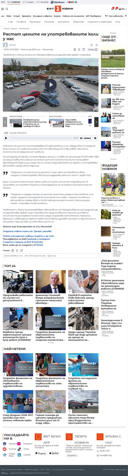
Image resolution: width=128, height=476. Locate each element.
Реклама (51, 342)
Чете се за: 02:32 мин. (117, 236)
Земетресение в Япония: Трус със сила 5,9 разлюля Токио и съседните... (111, 324)
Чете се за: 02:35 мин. (108, 273)
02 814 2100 (105, 451)
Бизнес (57, 16)
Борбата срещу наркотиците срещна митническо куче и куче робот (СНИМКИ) (17, 336)
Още (118, 22)
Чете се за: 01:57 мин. (117, 221)
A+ (91, 45)
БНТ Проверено (93, 16)
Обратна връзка (31, 470)
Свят (9, 16)
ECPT (48, 470)
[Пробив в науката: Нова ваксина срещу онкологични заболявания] (83, 281)
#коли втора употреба (35, 256)
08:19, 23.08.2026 (107, 271)
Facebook (31, 239)
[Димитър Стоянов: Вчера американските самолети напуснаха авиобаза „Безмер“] (51, 281)
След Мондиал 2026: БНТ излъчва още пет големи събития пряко (18, 418)
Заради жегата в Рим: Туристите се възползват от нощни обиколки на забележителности (118, 245)
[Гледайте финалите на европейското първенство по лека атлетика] (51, 364)
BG (123, 9)
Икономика (24, 28)
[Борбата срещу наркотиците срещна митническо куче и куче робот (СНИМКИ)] (18, 318)
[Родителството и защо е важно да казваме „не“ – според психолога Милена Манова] (113, 184)
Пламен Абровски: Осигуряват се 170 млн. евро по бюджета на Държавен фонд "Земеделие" (118, 144)
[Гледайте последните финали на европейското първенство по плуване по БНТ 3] (83, 364)
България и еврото (42, 16)
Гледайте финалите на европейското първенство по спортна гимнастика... (50, 336)
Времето (26, 16)
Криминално (63, 22)
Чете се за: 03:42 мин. (109, 206)
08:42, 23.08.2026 (107, 204)
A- (97, 45)
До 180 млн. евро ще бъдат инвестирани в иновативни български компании (118, 101)
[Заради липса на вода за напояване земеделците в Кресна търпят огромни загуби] (113, 56)
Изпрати (72, 455)
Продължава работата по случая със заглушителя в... (18, 298)
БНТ (3, 2)
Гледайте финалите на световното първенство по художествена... (17, 382)
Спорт (16, 16)
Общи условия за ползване (12, 470)
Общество (78, 22)
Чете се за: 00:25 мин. (108, 333)
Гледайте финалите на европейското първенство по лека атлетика (50, 382)
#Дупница (52, 256)
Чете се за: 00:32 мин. (108, 293)
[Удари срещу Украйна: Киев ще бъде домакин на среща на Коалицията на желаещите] (83, 318)
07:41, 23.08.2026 (119, 234)
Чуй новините (116, 16)
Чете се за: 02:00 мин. (117, 253)
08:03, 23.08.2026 (117, 218)
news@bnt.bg (106, 455)
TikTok (39, 245)
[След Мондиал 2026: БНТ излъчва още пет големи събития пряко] (18, 401)
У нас (10, 22)
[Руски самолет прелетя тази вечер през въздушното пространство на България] (83, 401)
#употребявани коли (13, 256)
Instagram (44, 239)
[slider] (40, 138)
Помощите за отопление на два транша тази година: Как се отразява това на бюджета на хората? (118, 229)
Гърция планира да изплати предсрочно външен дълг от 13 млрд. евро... (49, 419)
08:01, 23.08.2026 (107, 291)
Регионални (35, 22)
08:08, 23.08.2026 (117, 251)
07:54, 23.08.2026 (107, 311)
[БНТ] (6, 45)
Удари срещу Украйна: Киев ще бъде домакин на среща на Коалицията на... (82, 336)
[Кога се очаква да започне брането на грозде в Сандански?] (106, 214)
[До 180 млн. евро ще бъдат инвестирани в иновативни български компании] (106, 103)
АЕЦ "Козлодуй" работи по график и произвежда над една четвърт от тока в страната (118, 130)
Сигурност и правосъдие (100, 22)
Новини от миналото (73, 16)
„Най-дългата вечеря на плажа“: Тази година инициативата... (112, 264)
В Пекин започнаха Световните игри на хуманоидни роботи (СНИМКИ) (112, 284)
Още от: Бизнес (109, 38)
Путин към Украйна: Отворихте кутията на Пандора (108, 304)
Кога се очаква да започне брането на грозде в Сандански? (118, 212)
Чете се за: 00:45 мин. (108, 313)
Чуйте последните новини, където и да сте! (28, 236)
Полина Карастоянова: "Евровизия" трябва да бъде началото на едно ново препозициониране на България (118, 87)
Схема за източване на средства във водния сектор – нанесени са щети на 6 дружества (118, 115)
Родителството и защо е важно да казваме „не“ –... (113, 200)
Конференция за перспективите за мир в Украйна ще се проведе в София (35, 123)
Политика (49, 22)
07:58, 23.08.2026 (107, 331)
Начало (7, 28)
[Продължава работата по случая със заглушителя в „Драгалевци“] (18, 281)
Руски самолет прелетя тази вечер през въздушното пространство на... (81, 419)
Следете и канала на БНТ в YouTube (23, 242)
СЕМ (42, 470)
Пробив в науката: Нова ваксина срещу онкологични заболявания (81, 299)
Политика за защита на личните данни (68, 470)
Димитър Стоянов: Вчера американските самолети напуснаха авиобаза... (50, 299)
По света (21, 22)
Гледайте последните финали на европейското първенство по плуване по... (82, 382)
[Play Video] (51, 85)
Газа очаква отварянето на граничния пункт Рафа (74, 123)
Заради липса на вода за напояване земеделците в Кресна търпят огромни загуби (112, 73)
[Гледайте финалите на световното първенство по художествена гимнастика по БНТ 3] (18, 364)
